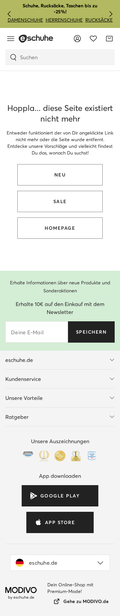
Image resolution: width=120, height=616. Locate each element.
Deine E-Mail (27, 332)
